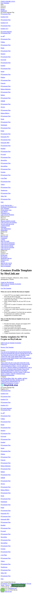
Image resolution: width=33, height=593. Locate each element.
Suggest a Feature (13, 383)
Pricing (3, 9)
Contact (6, 381)
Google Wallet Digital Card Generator (16, 358)
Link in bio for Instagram (22, 352)
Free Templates (5, 3)
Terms (2, 585)
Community (12, 381)
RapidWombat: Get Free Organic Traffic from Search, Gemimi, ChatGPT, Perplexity (15, 372)
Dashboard (4, 11)
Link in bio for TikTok (18, 353)
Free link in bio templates (8, 352)
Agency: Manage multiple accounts (12, 367)
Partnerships (11, 375)
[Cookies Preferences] (2, 590)
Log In (2, 205)
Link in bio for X (10, 355)
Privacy (7, 585)
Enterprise (8, 370)
